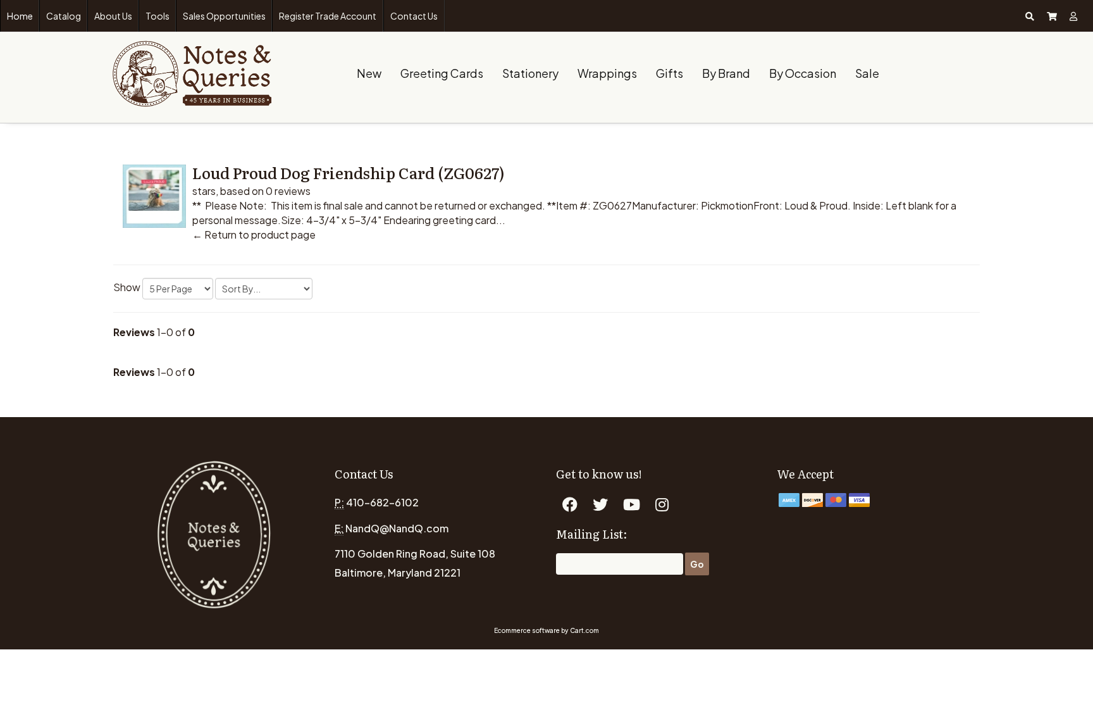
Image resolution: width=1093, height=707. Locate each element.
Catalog (63, 16)
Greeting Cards (441, 73)
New (369, 73)
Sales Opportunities (224, 16)
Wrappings (607, 73)
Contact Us (414, 16)
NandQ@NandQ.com (396, 528)
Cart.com (584, 630)
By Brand (726, 73)
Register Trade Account (327, 16)
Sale (867, 73)
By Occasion (802, 73)
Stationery (530, 73)
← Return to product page (254, 234)
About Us (113, 16)
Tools (157, 16)
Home (20, 16)
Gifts (669, 73)
